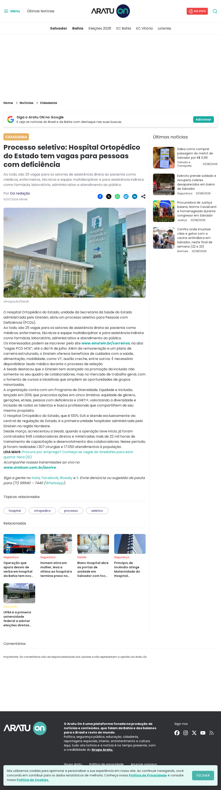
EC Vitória (144, 28)
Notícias (26, 103)
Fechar (203, 775)
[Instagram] (185, 732)
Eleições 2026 (99, 28)
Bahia (77, 28)
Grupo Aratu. (102, 750)
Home (8, 103)
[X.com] (194, 732)
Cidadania (48, 103)
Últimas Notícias (40, 11)
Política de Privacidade (148, 775)
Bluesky (66, 477)
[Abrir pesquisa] (215, 11)
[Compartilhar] (143, 196)
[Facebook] (177, 732)
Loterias (164, 28)
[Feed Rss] (211, 732)
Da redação (20, 193)
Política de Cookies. (33, 780)
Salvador (58, 28)
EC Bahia (123, 28)
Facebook (49, 477)
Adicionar (203, 119)
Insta (35, 477)
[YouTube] (202, 732)
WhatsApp (54, 483)
